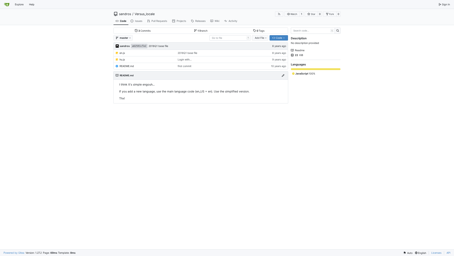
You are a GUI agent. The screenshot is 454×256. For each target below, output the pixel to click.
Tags (261, 30)
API (448, 252)
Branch (203, 30)
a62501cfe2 (139, 46)
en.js (122, 52)
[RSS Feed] (279, 14)
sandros (125, 14)
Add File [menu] (259, 37)
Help (31, 4)
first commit (184, 66)
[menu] (408, 252)
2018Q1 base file (158, 45)
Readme (299, 50)
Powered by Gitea (14, 252)
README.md (127, 66)
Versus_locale (145, 14)
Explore (19, 4)
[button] (292, 14)
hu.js (122, 59)
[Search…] (337, 31)
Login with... (185, 59)
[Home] (7, 4)
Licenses (436, 252)
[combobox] (230, 38)
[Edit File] (283, 75)
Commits (144, 30)
